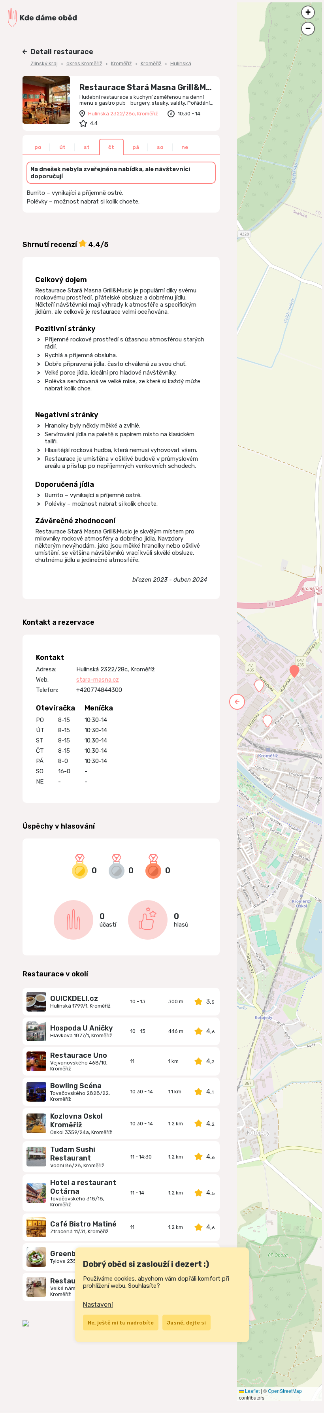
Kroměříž (121, 63)
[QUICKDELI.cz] (36, 1002)
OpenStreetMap (285, 1390)
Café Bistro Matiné (83, 1224)
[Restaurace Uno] (36, 1061)
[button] (294, 671)
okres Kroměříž (84, 63)
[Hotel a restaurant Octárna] (36, 1193)
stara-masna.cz (97, 679)
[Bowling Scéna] (36, 1092)
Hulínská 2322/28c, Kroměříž (123, 114)
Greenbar (66, 1253)
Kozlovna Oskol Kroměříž (76, 1120)
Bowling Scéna (76, 1085)
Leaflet (252, 1390)
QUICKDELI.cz (74, 998)
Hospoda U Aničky (81, 1028)
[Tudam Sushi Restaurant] (36, 1156)
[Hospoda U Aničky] (36, 1031)
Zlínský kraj (44, 63)
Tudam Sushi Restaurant (72, 1153)
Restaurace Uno (78, 1055)
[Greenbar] (36, 1257)
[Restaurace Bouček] (36, 1287)
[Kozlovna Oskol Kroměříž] (36, 1123)
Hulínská (180, 63)
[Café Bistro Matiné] (36, 1227)
